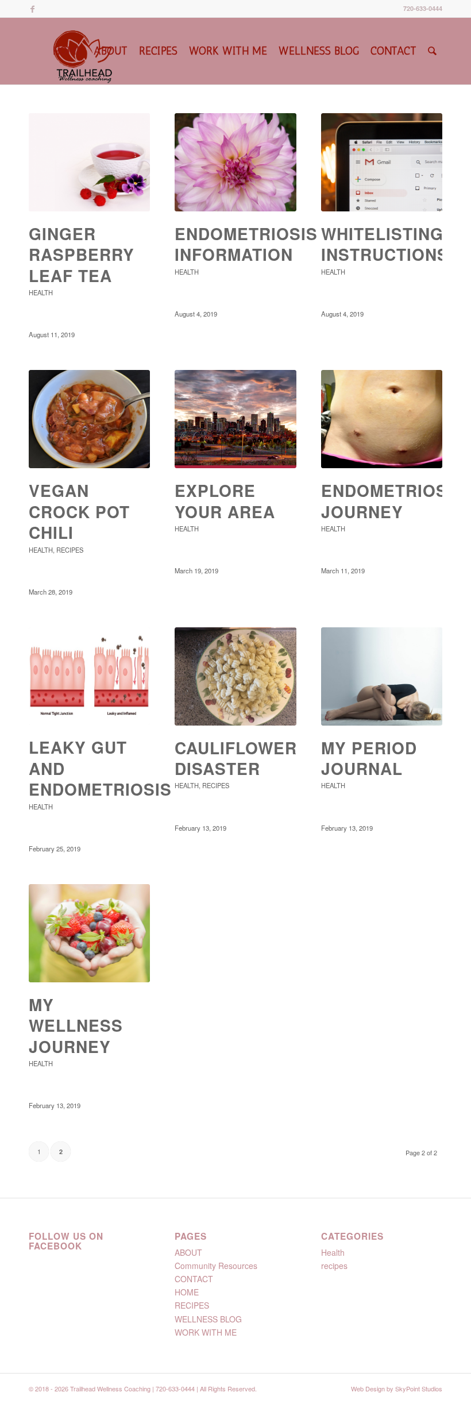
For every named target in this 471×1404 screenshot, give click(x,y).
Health (41, 292)
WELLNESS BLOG (208, 1319)
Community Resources (216, 1265)
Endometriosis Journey (392, 501)
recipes (69, 549)
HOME (187, 1292)
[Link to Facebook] (32, 8)
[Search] (432, 51)
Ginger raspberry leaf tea (81, 254)
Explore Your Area (225, 501)
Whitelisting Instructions (385, 244)
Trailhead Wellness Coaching (110, 1388)
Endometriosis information (246, 244)
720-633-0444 (422, 8)
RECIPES (192, 1305)
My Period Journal (369, 758)
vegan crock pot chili (79, 511)
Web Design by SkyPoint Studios (396, 1388)
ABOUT (188, 1252)
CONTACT (194, 1279)
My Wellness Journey (76, 1025)
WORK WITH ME (206, 1332)
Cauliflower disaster (236, 758)
